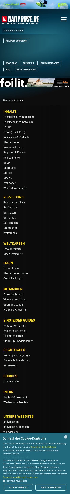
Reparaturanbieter (14, 202)
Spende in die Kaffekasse (43, 446)
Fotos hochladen (13, 294)
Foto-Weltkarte (12, 249)
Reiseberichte (11, 157)
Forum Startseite (49, 63)
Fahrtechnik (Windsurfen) (18, 116)
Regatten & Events (14, 152)
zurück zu (28, 63)
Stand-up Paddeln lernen (18, 341)
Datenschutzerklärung (16, 360)
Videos (7, 178)
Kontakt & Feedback (15, 397)
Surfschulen (10, 222)
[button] (35, 481)
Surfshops (9, 217)
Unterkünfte (10, 228)
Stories (7, 173)
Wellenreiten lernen (14, 330)
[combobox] (65, 437)
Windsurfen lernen (14, 325)
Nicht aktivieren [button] (51, 487)
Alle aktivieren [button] (18, 487)
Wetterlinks (10, 233)
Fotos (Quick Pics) (14, 132)
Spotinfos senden (13, 304)
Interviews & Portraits (16, 137)
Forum (19, 30)
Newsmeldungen (13, 147)
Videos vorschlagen (15, 299)
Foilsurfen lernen (13, 335)
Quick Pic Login (12, 278)
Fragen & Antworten (15, 309)
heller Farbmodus (26, 69)
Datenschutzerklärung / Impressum (20, 477)
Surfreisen (9, 212)
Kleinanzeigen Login (15, 273)
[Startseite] (20, 22)
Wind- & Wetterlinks (15, 188)
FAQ (8, 69)
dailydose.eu (11, 426)
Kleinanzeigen (11, 142)
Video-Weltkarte (13, 254)
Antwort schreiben (16, 40)
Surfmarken (10, 207)
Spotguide (9, 167)
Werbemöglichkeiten (15, 402)
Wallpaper (9, 183)
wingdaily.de (11, 432)
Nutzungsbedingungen (17, 355)
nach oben (11, 63)
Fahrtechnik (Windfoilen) (18, 122)
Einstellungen (11, 381)
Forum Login (11, 268)
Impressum (10, 365)
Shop (6, 162)
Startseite (8, 30)
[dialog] (35, 463)
